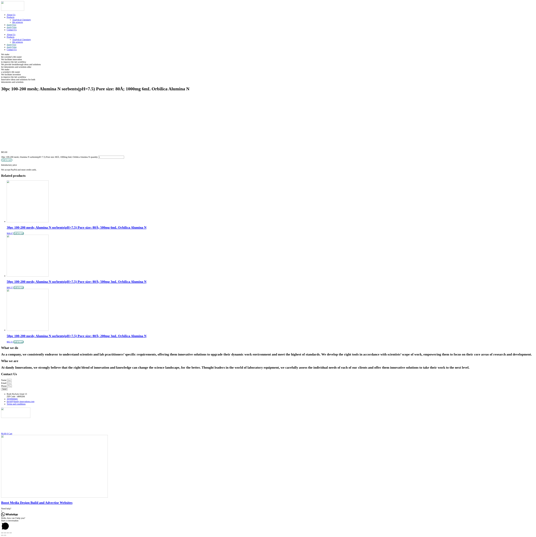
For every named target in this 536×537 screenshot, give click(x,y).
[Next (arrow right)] (5, 535)
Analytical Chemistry (21, 20)
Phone (4, 386)
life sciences (17, 22)
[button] (268, 508)
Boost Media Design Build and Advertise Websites (36, 502)
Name (4, 380)
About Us (11, 15)
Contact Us (12, 30)
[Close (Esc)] (2, 532)
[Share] (5, 532)
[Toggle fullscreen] (8, 532)
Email (4, 383)
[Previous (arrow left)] (2, 535)
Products (10, 17)
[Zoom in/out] (10, 532)
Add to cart (6, 160)
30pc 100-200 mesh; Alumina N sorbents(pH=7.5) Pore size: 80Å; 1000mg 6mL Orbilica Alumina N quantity (49, 157)
